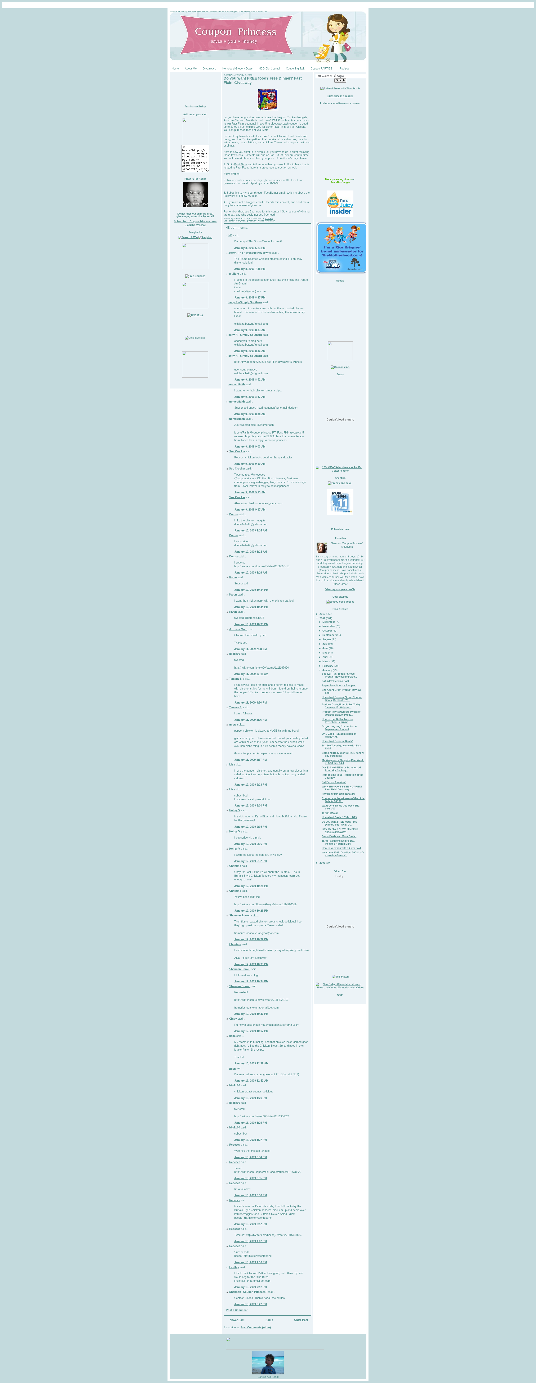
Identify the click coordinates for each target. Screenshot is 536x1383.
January (327, 670)
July (324, 643)
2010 (322, 613)
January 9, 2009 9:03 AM (249, 446)
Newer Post (237, 1319)
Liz (231, 764)
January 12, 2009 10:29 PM (251, 910)
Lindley (234, 1267)
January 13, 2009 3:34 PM (250, 1157)
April (325, 657)
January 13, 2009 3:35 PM (250, 1178)
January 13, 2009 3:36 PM (250, 1195)
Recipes (344, 68)
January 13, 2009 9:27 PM (250, 1304)
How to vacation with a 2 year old (341, 848)
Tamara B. (235, 678)
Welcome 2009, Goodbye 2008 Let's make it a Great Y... (343, 854)
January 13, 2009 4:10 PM (250, 1262)
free (243, 221)
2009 (322, 618)
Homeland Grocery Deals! (337, 741)
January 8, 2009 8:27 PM (249, 297)
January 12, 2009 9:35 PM (250, 826)
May (324, 652)
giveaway (251, 221)
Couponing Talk (295, 68)
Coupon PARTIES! (322, 68)
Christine (235, 865)
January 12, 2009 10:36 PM (251, 1013)
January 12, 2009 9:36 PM (250, 843)
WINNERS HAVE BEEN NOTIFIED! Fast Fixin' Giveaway (342, 788)
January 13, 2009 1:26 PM (250, 1122)
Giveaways (209, 68)
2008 (322, 862)
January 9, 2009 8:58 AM (249, 414)
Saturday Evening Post (335, 681)
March (326, 661)
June (325, 648)
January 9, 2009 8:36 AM (249, 351)
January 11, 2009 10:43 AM (251, 673)
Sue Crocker (237, 451)
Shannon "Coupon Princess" (248, 1291)
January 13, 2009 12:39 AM (251, 1063)
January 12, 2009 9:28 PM (250, 784)
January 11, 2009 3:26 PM (250, 702)
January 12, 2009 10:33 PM (251, 964)
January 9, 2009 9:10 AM (249, 463)
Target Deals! (330, 813)
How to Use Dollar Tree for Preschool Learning (337, 720)
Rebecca (234, 1144)
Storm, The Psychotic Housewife (249, 252)
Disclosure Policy (195, 106)
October (327, 630)
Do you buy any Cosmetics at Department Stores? (339, 728)
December (328, 621)
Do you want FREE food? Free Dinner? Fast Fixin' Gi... (339, 823)
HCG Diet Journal (269, 68)
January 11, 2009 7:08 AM (250, 649)
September (329, 635)
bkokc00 (234, 653)
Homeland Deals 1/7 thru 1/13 (339, 817)
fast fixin (235, 221)
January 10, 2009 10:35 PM (251, 624)
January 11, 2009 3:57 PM (250, 759)
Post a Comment (236, 1310)
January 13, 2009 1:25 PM (250, 1098)
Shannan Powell (239, 915)
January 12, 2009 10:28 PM (251, 886)
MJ (230, 235)
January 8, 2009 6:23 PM (249, 248)
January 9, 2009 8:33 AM (249, 330)
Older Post (301, 1319)
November (328, 626)
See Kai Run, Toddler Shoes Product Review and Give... (339, 675)
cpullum (233, 273)
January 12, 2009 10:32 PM (251, 939)
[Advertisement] (195, 87)
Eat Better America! (334, 782)
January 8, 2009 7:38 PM (249, 268)
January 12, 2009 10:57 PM (251, 1031)
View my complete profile (340, 589)
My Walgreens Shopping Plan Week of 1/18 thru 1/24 (343, 761)
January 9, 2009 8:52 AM (249, 379)
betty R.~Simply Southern (245, 302)
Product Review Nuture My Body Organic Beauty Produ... (341, 713)
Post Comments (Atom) (256, 1327)
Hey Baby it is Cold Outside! (338, 793)
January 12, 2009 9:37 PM (250, 861)
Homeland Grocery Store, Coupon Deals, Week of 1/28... (342, 698)
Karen (233, 577)
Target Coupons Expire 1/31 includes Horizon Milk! (338, 842)
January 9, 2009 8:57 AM (249, 396)
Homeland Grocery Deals (237, 68)
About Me (191, 68)
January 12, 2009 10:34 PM (251, 981)
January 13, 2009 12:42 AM (251, 1080)
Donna (233, 514)
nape (232, 1035)
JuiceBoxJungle (340, 182)
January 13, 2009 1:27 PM (250, 1139)
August (326, 639)
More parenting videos (338, 179)
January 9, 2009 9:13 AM (249, 492)
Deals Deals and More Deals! (339, 836)
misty (232, 724)
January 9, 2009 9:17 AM (249, 509)
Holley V (234, 810)
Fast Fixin (240, 164)
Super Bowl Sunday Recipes (339, 685)
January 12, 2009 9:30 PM (250, 805)
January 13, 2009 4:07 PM (250, 1241)
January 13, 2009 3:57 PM (250, 1224)
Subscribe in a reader (340, 96)
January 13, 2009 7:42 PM (250, 1287)
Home (175, 68)
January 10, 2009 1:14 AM (250, 530)
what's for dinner (266, 221)
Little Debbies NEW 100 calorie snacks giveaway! (340, 830)
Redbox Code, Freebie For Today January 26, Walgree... (341, 706)
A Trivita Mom (238, 629)
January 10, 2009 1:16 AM (250, 572)
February (327, 665)
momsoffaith (236, 384)
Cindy (233, 1018)
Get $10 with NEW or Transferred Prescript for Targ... (341, 769)
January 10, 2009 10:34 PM (251, 589)
